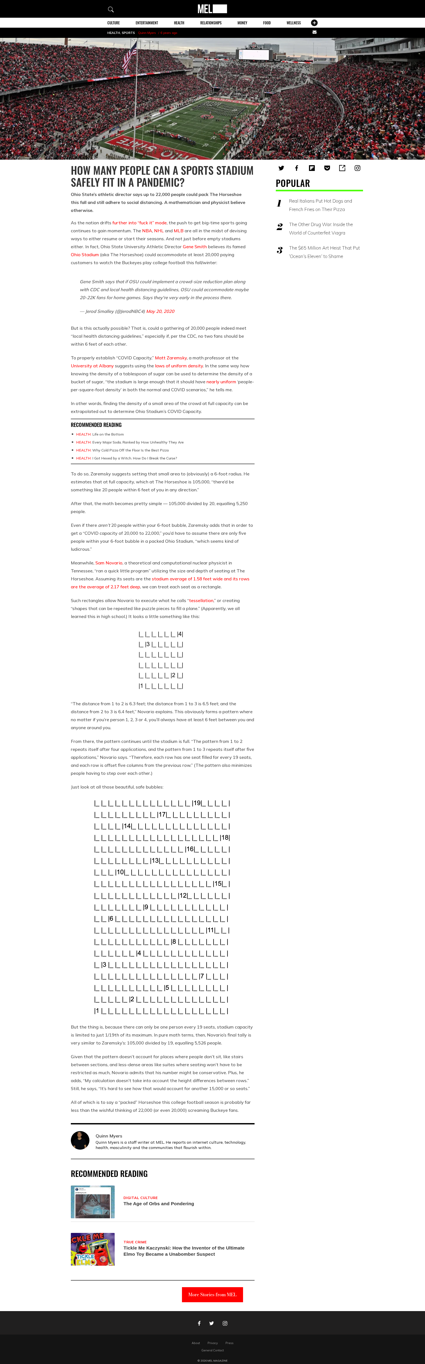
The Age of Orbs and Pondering (159, 1203)
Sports (128, 33)
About (196, 1343)
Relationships (211, 22)
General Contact (212, 1350)
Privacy (213, 1343)
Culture (113, 22)
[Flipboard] (311, 168)
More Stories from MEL (212, 1294)
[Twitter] (281, 168)
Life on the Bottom (100, 434)
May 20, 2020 (160, 311)
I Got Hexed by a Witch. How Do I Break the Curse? (126, 458)
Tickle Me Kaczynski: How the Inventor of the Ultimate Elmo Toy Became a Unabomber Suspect (184, 1251)
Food (267, 22)
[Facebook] (296, 168)
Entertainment (147, 22)
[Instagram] (357, 168)
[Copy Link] (342, 168)
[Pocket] (327, 168)
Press (230, 1343)
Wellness (294, 22)
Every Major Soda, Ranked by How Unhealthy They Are (130, 442)
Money (242, 22)
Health (179, 22)
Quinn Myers (147, 33)
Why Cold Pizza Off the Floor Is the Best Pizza (122, 450)
